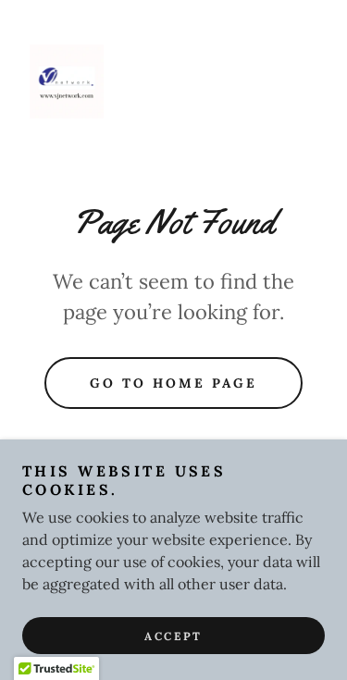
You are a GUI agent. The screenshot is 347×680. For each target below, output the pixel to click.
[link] (67, 81)
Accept (173, 636)
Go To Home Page (173, 383)
